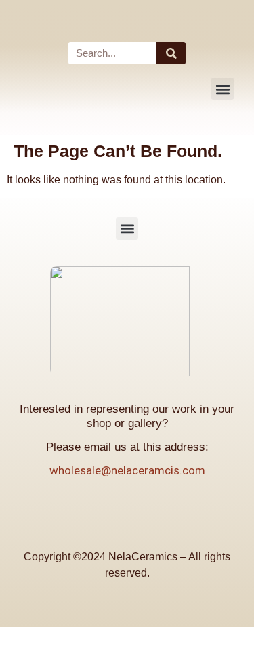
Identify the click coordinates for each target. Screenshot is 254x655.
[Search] (171, 53)
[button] (222, 89)
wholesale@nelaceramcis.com (127, 470)
